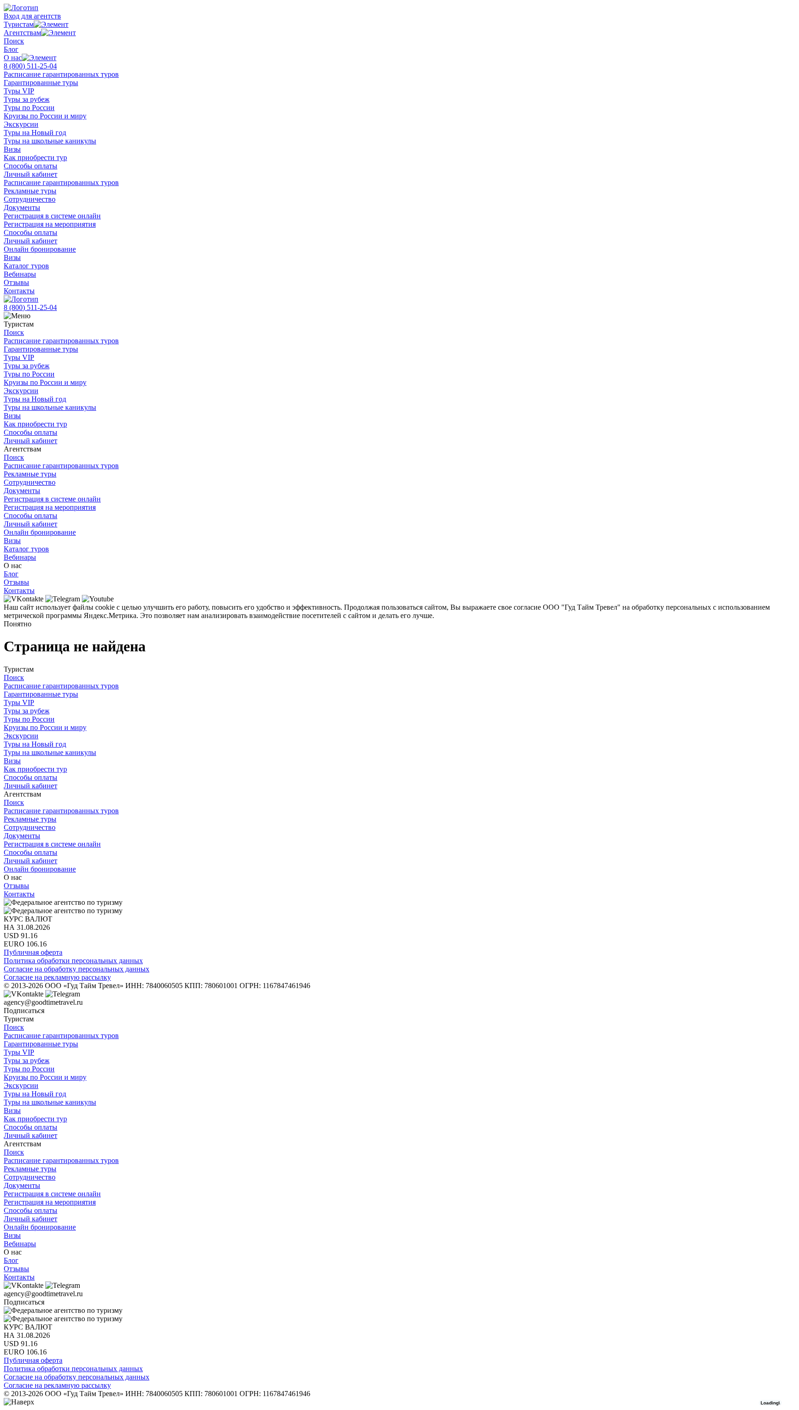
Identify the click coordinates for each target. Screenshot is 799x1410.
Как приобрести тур (35, 157)
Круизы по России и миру (45, 116)
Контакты (19, 291)
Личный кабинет (30, 174)
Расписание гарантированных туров (61, 74)
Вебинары (20, 274)
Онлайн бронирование (40, 249)
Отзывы (16, 282)
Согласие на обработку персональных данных (76, 969)
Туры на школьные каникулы (50, 141)
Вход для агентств (32, 16)
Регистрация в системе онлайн (52, 216)
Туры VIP (19, 91)
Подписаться (24, 1010)
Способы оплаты (30, 166)
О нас (13, 58)
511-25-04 (30, 66)
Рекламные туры (30, 191)
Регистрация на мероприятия (50, 224)
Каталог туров (26, 266)
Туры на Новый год (35, 132)
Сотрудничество (29, 199)
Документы (22, 207)
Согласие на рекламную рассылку (57, 977)
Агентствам (22, 33)
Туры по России (29, 107)
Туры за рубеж (26, 99)
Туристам (19, 24)
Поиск (14, 41)
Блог (11, 49)
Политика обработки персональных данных (73, 961)
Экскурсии (21, 124)
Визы (12, 149)
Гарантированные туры (41, 83)
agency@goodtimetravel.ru (43, 1002)
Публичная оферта (33, 952)
